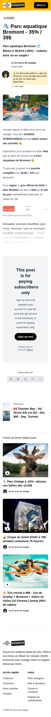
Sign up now (25, 336)
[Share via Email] (33, 379)
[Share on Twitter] (10, 379)
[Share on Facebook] (18, 379)
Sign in (30, 349)
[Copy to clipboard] (40, 379)
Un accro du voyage (25, 63)
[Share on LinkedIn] (25, 379)
